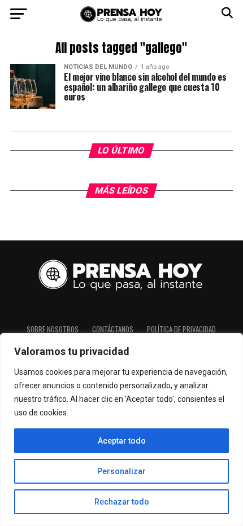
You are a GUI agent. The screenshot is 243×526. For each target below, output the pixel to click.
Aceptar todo (122, 440)
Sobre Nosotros (53, 329)
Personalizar (121, 471)
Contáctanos (112, 329)
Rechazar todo (121, 501)
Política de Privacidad (181, 329)
